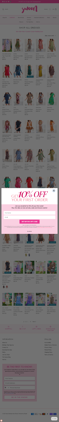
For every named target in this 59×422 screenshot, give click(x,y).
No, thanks (29, 231)
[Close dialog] (54, 190)
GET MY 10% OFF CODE (29, 222)
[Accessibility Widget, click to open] (1, 421)
